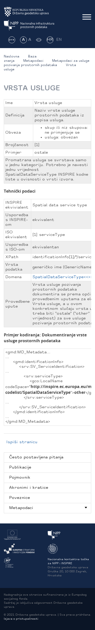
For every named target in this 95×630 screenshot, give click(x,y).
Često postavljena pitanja (36, 457)
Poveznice (19, 498)
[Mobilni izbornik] (86, 17)
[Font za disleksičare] (12, 40)
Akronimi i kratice (28, 488)
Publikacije (20, 467)
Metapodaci (33, 61)
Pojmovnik (19, 478)
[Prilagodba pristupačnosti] (39, 40)
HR (50, 40)
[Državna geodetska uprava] (29, 11)
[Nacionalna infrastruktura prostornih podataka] (29, 25)
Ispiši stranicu (21, 442)
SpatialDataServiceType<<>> (62, 277)
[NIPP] (54, 535)
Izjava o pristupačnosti (21, 619)
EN (59, 40)
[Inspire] (53, 548)
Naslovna (11, 56)
